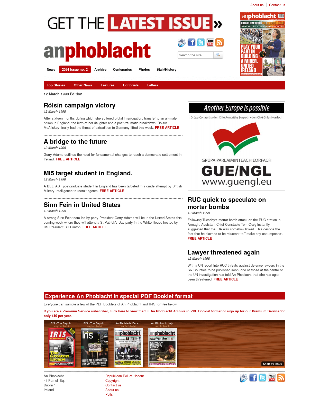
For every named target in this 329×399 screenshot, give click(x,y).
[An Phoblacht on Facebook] (191, 43)
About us (257, 5)
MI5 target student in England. (88, 172)
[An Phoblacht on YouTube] (209, 43)
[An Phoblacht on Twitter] (200, 43)
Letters (152, 85)
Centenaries (122, 69)
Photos (144, 69)
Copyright (112, 380)
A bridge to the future (75, 141)
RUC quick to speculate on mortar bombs (227, 203)
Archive (100, 69)
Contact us (277, 5)
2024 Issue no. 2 (75, 69)
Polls (109, 394)
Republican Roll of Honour (124, 375)
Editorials (131, 85)
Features (107, 85)
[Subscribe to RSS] (219, 43)
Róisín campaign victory (79, 105)
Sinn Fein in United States (82, 204)
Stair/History (166, 69)
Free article (167, 127)
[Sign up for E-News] (181, 43)
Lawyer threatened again (224, 252)
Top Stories (56, 85)
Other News (83, 85)
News (51, 69)
